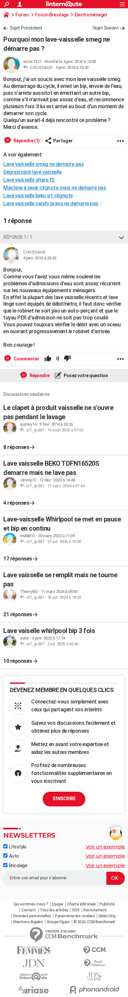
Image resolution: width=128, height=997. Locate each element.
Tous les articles (54, 910)
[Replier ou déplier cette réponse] (121, 237)
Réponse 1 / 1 (17, 237)
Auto (13, 856)
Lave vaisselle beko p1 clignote (38, 196)
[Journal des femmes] (33, 950)
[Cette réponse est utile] (48, 358)
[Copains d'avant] (33, 976)
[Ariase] (33, 989)
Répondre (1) (26, 140)
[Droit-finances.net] (94, 963)
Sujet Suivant (106, 28)
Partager (63, 140)
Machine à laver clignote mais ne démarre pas (54, 188)
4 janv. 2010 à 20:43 (72, 67)
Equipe (57, 904)
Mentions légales (28, 922)
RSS (76, 910)
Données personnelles (32, 916)
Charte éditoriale (81, 904)
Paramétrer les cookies (75, 916)
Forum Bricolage (52, 14)
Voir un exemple (105, 847)
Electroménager (91, 14)
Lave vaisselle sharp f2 (28, 180)
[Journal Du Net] (33, 963)
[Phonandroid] (94, 990)
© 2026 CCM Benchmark (94, 922)
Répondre (39, 375)
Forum (22, 14)
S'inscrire (64, 798)
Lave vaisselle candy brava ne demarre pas (50, 203)
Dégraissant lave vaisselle (32, 172)
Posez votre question (85, 375)
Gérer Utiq (107, 916)
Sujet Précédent (26, 28)
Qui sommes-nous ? (30, 904)
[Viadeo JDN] (94, 976)
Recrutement (95, 910)
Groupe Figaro (58, 922)
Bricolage (17, 865)
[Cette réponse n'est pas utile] (67, 358)
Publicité (107, 904)
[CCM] (94, 950)
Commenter (25, 358)
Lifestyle (17, 847)
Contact (28, 910)
